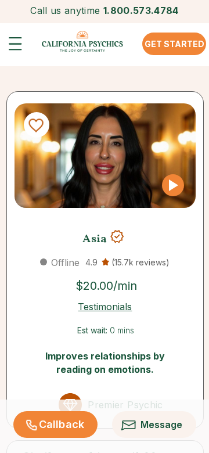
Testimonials (105, 306)
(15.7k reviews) (140, 262)
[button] (18, 47)
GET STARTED (174, 44)
